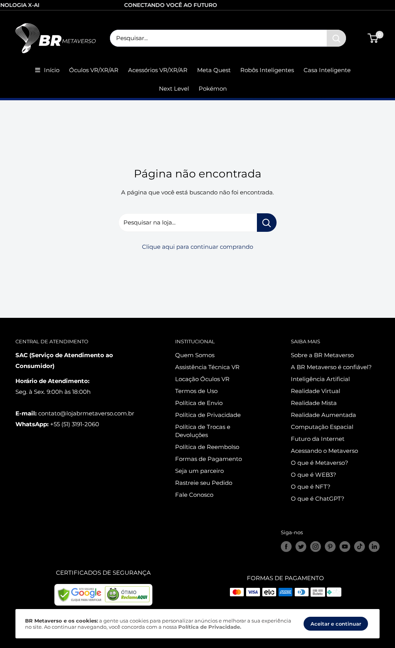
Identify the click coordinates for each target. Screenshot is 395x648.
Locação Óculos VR (202, 379)
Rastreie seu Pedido (203, 482)
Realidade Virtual (315, 391)
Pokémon (213, 88)
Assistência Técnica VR (207, 367)
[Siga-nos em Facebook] (286, 546)
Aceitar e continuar (336, 624)
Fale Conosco (194, 494)
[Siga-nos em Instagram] (315, 546)
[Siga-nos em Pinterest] (330, 546)
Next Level (174, 88)
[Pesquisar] (336, 38)
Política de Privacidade (208, 414)
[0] (373, 38)
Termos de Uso (196, 391)
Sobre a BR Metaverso (322, 355)
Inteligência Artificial (320, 379)
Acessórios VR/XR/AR (157, 70)
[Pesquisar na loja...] (267, 222)
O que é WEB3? (313, 474)
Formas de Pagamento (208, 458)
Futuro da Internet (317, 438)
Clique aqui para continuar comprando (197, 246)
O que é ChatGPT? (317, 498)
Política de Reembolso (207, 447)
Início (51, 70)
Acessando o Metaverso (324, 450)
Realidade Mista (314, 403)
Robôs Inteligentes (267, 70)
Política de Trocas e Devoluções (202, 431)
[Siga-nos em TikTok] (359, 546)
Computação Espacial (322, 426)
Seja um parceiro (199, 470)
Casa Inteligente (327, 70)
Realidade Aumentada (323, 414)
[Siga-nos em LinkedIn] (374, 546)
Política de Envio (199, 403)
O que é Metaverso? (319, 462)
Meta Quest (214, 70)
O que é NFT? (311, 486)
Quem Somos (194, 355)
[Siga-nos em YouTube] (344, 546)
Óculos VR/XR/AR (93, 70)
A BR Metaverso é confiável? (331, 367)
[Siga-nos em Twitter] (300, 546)
